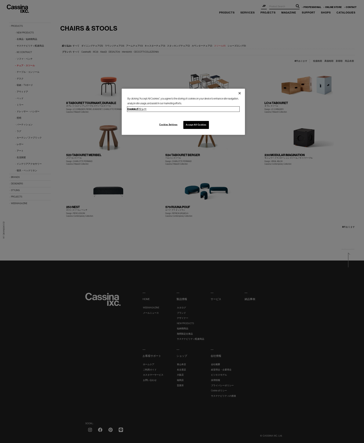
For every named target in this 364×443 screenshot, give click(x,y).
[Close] (239, 93)
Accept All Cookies (196, 124)
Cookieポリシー (137, 109)
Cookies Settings (168, 124)
